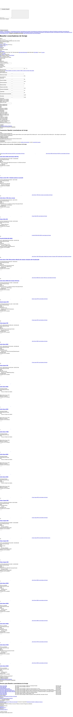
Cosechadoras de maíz (8, 32)
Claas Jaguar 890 (4, 500)
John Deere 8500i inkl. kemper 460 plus (9, 280)
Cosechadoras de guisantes (38, 32)
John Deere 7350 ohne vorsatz (7, 198)
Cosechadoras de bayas (28, 32)
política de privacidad (25, 142)
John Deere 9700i (4, 644)
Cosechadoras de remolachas (36, 31)
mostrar (1, 124)
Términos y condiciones (4, 701)
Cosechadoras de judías (48, 32)
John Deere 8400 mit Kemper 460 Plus (9, 156)
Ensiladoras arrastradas (57, 31)
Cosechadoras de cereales (25, 31)
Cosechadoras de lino (68, 32)
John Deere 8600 (4, 454)
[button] (36, 24)
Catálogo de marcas (38, 701)
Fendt (27, 33)
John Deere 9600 (4, 344)
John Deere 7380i (4, 431)
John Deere (30, 33)
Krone (34, 33)
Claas (24, 33)
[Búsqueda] (20, 14)
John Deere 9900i (4, 583)
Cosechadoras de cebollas (18, 32)
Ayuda (7, 698)
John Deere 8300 (4, 409)
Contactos (11, 698)
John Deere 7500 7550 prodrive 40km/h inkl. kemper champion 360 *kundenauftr (19, 259)
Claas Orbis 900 (4, 219)
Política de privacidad (13, 701)
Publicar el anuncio (4, 137)
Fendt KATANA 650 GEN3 (6, 238)
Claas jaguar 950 (4, 323)
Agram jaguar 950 (4, 301)
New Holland (37, 33)
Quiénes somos (3, 698)
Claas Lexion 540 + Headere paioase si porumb (11, 177)
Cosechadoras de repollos (59, 32)
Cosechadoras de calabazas (47, 31)
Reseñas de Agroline (31, 701)
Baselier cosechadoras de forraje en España (8, 696)
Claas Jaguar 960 (4, 520)
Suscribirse (2, 141)
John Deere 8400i (4, 666)
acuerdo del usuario (36, 142)
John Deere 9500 (4, 386)
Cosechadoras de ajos (4, 33)
